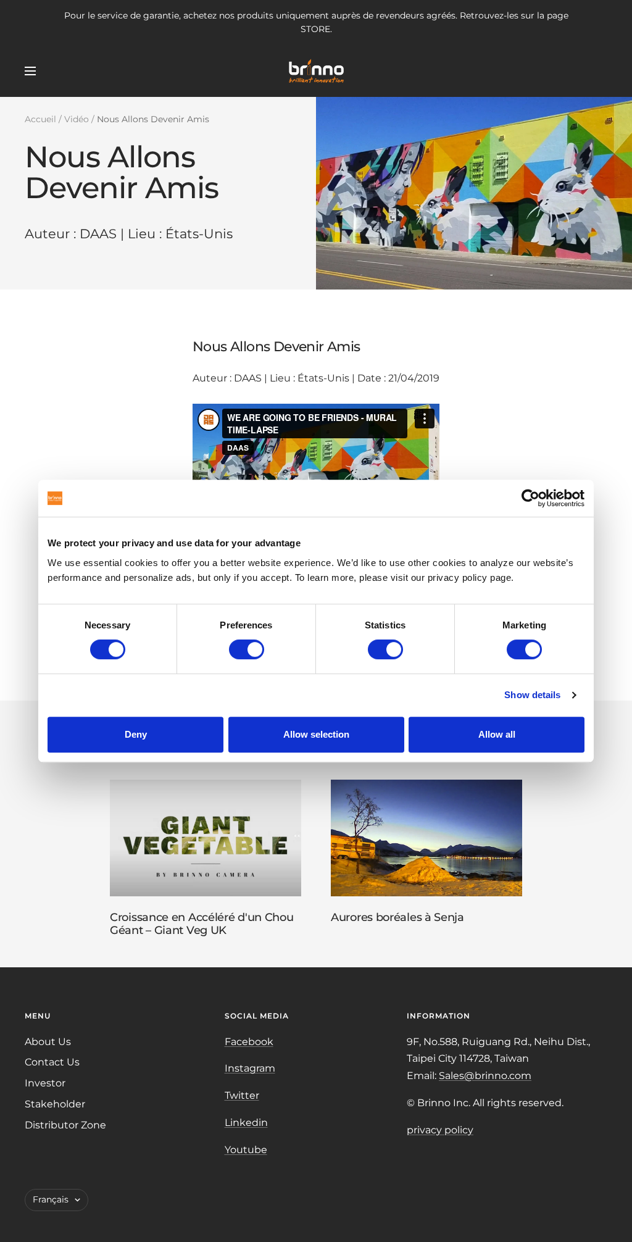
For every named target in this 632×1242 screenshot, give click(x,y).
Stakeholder (55, 1104)
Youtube (246, 1150)
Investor (45, 1083)
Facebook (249, 1042)
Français (51, 1199)
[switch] (246, 649)
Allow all (496, 734)
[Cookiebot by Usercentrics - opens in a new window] (530, 498)
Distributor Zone (65, 1125)
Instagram (250, 1068)
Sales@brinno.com (485, 1076)
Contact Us (52, 1062)
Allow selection (316, 734)
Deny (136, 734)
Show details (532, 695)
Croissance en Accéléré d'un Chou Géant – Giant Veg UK (201, 924)
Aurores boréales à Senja (397, 917)
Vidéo (76, 119)
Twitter (242, 1095)
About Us (48, 1042)
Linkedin (246, 1122)
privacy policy (440, 1130)
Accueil (40, 119)
